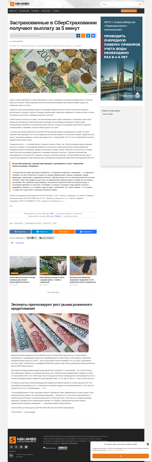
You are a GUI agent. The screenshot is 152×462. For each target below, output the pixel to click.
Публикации (24, 11)
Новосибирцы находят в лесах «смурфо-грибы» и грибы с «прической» (52, 279)
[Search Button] (140, 4)
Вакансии (46, 11)
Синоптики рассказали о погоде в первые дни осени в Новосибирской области (22, 279)
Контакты (12, 451)
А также (55, 11)
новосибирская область (33, 223)
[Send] (86, 232)
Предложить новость (129, 11)
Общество (47, 223)
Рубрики (34, 11)
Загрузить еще (53, 292)
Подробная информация (69, 443)
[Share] (20, 232)
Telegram (58, 216)
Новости (13, 11)
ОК (121, 456)
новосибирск (18, 223)
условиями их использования (115, 450)
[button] (148, 444)
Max (52, 213)
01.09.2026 (14, 285)
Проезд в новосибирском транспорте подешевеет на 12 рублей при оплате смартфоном (83, 279)
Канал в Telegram (47, 238)
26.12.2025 (14, 36)
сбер (54, 223)
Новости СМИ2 (108, 114)
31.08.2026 (44, 285)
